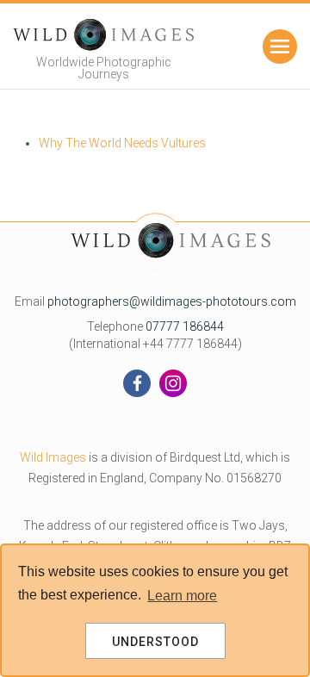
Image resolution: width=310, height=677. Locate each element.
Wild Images (53, 457)
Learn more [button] (182, 595)
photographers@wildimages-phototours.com (171, 301)
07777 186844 (185, 326)
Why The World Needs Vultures (122, 143)
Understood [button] (155, 642)
